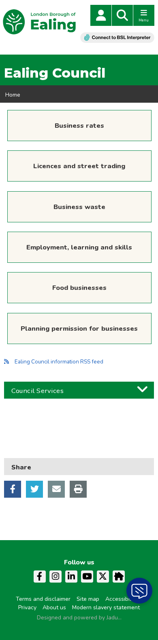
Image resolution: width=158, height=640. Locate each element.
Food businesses (79, 287)
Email (56, 489)
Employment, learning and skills (79, 247)
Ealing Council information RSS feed (59, 361)
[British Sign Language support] (117, 37)
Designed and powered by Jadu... (79, 617)
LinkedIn (71, 576)
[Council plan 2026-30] (79, 424)
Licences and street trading (79, 166)
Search (122, 15)
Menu (144, 20)
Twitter (34, 489)
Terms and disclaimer (43, 599)
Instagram (55, 576)
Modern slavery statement (106, 607)
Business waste (79, 206)
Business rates (79, 125)
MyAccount (100, 15)
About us (54, 607)
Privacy (27, 607)
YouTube (87, 576)
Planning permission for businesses (79, 328)
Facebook (12, 489)
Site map (88, 599)
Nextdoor (119, 576)
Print (78, 489)
